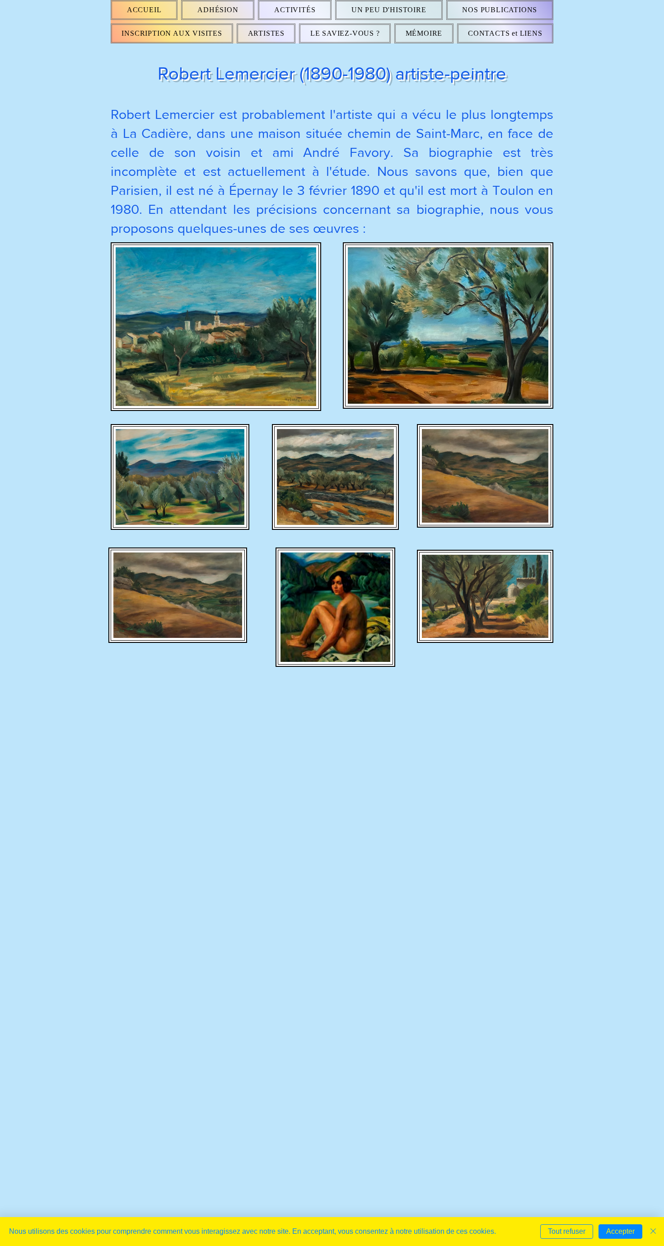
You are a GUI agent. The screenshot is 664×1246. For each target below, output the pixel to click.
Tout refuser (566, 1231)
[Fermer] (653, 1231)
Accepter (620, 1231)
